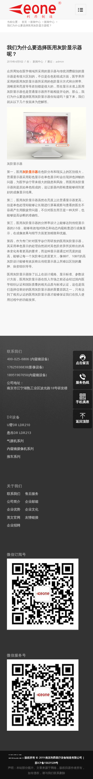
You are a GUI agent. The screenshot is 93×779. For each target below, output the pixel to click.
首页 (24, 22)
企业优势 (13, 509)
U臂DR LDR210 (18, 425)
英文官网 (13, 517)
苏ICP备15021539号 (46, 762)
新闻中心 (35, 22)
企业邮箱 (31, 501)
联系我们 (13, 493)
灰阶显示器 (30, 172)
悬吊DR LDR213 (19, 432)
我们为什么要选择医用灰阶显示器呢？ (44, 50)
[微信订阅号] (42, 628)
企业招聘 (13, 525)
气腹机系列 (15, 440)
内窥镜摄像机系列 (20, 448)
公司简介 (13, 501)
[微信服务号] (42, 729)
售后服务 (31, 493)
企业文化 (31, 509)
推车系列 (13, 456)
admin (60, 61)
